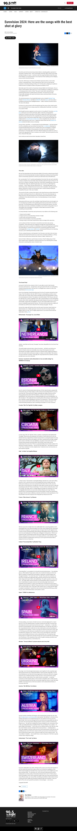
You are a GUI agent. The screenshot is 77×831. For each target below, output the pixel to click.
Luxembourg (31, 717)
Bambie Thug (52, 98)
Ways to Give (30, 817)
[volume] (8, 8)
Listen (10, 11)
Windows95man (26, 99)
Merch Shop (30, 812)
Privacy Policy (30, 820)
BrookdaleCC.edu (46, 811)
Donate (70, 3)
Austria (37, 229)
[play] (5, 8)
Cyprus (32, 229)
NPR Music (24, 786)
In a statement (47, 126)
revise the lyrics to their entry (32, 118)
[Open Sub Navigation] (7, 11)
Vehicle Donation (31, 815)
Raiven (46, 99)
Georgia (28, 229)
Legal (29, 821)
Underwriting (30, 816)
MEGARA (38, 99)
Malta (36, 717)
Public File (29, 822)
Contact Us (37, 11)
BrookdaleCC (44, 11)
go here (29, 312)
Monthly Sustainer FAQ (32, 813)
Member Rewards (31, 814)
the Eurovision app (29, 289)
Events (27, 11)
